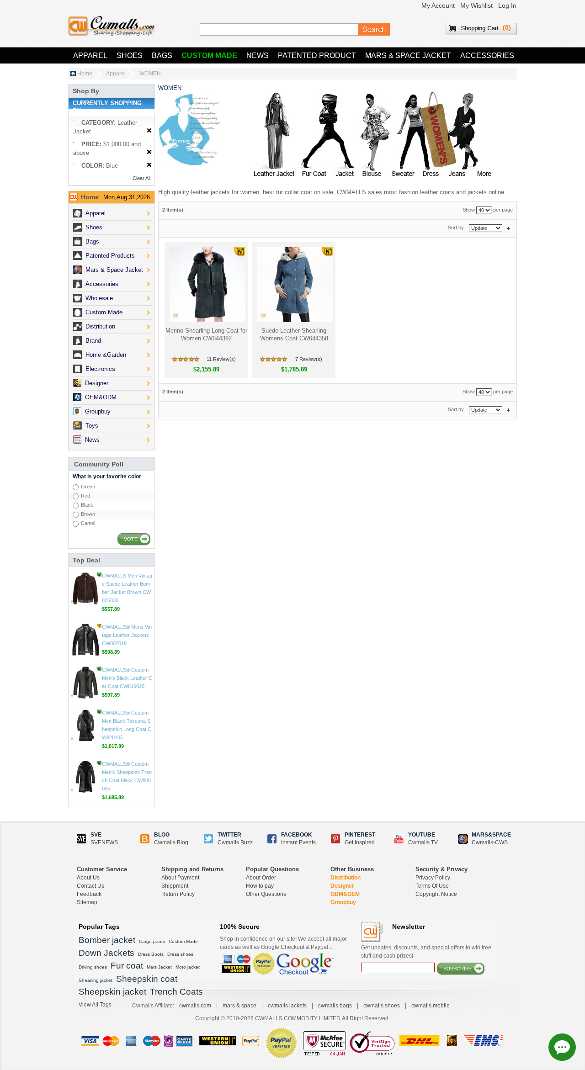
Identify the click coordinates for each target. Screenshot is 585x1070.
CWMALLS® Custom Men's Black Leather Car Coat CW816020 (127, 678)
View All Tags (95, 1004)
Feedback (89, 894)
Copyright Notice (436, 894)
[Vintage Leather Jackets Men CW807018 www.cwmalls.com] (85, 640)
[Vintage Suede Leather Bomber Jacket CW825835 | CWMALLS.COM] (85, 588)
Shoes (130, 55)
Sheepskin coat (146, 979)
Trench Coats (176, 991)
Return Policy (178, 894)
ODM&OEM (345, 894)
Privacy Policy (432, 877)
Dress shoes (180, 954)
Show (469, 209)
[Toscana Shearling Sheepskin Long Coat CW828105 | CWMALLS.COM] (85, 726)
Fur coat (127, 965)
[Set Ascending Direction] (508, 227)
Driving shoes (93, 966)
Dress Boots (151, 954)
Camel (88, 523)
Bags (162, 55)
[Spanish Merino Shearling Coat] (206, 284)
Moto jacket (188, 966)
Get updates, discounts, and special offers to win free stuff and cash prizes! (426, 951)
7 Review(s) (308, 359)
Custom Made (209, 55)
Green (88, 486)
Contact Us (90, 886)
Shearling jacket (95, 980)
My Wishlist (476, 5)
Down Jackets (106, 953)
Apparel (90, 55)
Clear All (141, 178)
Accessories (487, 55)
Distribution (345, 877)
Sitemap (87, 902)
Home (84, 73)
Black (87, 505)
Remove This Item (149, 130)
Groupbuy (343, 902)
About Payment (180, 877)
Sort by (456, 227)
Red (85, 495)
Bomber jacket (107, 940)
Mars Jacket (159, 966)
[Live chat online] (562, 1047)
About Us (88, 877)
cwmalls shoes (381, 1005)
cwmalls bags (335, 1005)
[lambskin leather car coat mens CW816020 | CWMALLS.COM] (85, 683)
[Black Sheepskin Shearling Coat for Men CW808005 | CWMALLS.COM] (85, 777)
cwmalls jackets (287, 1005)
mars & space (239, 1005)
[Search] (374, 29)
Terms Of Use (432, 886)
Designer (342, 886)
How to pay (260, 886)
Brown (88, 514)
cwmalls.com (195, 1005)
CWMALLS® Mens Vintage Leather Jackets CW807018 (127, 635)
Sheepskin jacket (112, 991)
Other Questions (266, 894)
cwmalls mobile (430, 1005)
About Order (261, 877)
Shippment (174, 886)
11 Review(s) (221, 359)
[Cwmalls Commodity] (111, 26)
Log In (507, 5)
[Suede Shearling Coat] (294, 284)
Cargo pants (152, 941)
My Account (438, 5)
